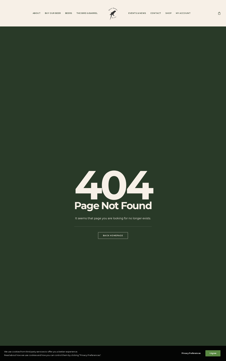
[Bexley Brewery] (113, 13)
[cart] (219, 13)
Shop (168, 13)
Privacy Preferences (191, 353)
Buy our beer (53, 13)
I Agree (213, 353)
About (37, 13)
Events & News (137, 13)
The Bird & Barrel (87, 13)
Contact (155, 13)
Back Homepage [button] (113, 235)
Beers (68, 13)
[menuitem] (37, 13)
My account (183, 13)
